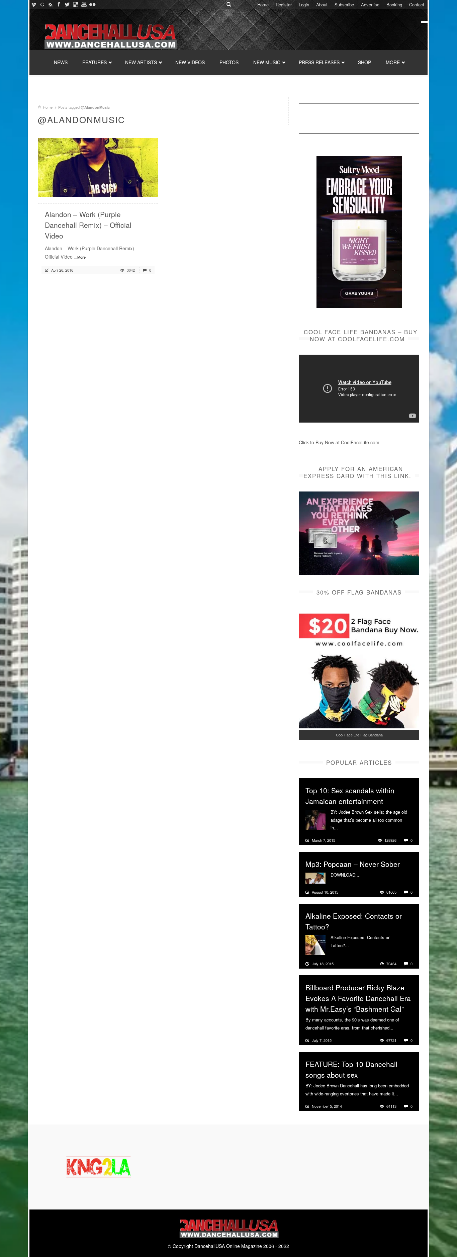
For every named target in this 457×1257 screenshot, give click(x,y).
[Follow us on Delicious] (75, 4)
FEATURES (94, 62)
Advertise (370, 4)
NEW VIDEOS (190, 62)
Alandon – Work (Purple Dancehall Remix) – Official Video (88, 225)
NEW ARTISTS (141, 62)
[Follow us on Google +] (42, 4)
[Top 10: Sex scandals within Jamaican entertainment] (315, 819)
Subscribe (344, 4)
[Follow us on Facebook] (59, 4)
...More (80, 257)
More (344, 827)
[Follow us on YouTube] (84, 4)
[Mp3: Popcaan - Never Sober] (315, 877)
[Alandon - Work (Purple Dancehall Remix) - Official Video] (98, 166)
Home (263, 4)
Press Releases (319, 62)
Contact (416, 4)
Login (304, 4)
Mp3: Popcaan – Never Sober (352, 864)
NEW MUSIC (266, 62)
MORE (393, 62)
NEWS (61, 62)
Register (284, 4)
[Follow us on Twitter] (67, 4)
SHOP (364, 62)
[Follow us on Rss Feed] (50, 4)
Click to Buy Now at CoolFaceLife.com (339, 442)
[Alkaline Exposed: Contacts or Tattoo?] (315, 944)
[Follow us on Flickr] (92, 4)
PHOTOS (229, 62)
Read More (135, 189)
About (322, 4)
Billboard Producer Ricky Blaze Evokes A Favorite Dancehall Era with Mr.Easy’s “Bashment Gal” (358, 998)
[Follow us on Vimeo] (33, 4)
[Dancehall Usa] (110, 35)
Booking (394, 4)
